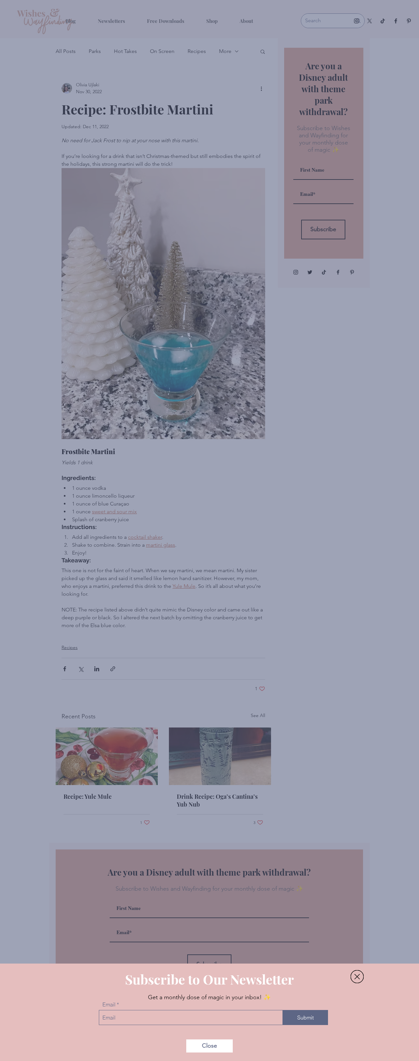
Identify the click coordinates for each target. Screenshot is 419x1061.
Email (109, 1004)
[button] (357, 976)
